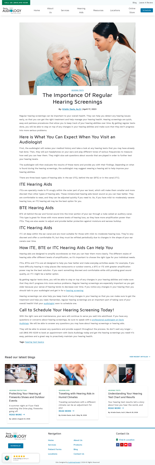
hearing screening (74, 290)
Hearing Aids (64, 390)
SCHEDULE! (16, 446)
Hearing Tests (77, 90)
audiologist (49, 303)
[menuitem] (134, 2)
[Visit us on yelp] (122, 444)
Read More (15, 414)
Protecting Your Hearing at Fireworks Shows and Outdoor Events (27, 397)
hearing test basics (34, 342)
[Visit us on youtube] (126, 444)
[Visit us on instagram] (130, 444)
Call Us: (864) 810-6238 (16, 3)
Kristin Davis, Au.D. (71, 109)
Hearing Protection (18, 390)
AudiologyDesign (74, 462)
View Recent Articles (139, 357)
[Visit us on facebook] (117, 444)
